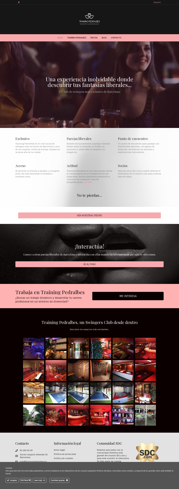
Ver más (88, 182)
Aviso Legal (59, 450)
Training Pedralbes (76, 38)
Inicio (60, 38)
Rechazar (25, 480)
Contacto (116, 38)
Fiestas (94, 38)
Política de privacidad (65, 454)
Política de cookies (63, 458)
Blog (104, 38)
